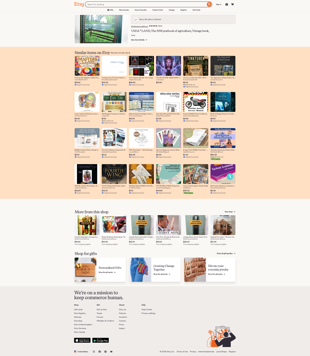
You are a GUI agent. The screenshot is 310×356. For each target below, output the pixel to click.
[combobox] (145, 4)
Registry (183, 10)
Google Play (100, 340)
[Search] (209, 4)
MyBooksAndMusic (139, 26)
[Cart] (232, 4)
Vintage (172, 10)
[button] (81, 351)
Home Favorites (141, 10)
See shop (229, 212)
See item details (138, 40)
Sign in (218, 4)
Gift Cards (196, 10)
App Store (82, 340)
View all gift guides (225, 253)
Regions (232, 351)
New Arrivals (124, 10)
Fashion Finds (157, 10)
